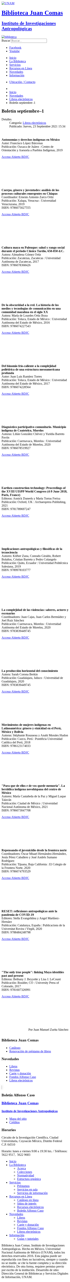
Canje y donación (20, 1073)
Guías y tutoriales (27, 1238)
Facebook (15, 47)
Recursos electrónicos (30, 1207)
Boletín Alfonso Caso (30, 1210)
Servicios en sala (27, 1189)
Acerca (21, 1168)
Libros (13, 1066)
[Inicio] (9, 36)
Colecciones (24, 1172)
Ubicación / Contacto (22, 82)
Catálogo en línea (27, 1200)
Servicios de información (32, 1193)
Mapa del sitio (18, 1118)
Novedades (16, 71)
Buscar (6, 40)
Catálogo (14, 1047)
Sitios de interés (26, 1203)
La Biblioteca (17, 61)
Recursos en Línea (20, 68)
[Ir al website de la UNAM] (8, 3)
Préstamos (23, 1186)
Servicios (15, 64)
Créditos (14, 1122)
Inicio (12, 57)
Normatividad (25, 1175)
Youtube (14, 51)
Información (16, 75)
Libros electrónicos (34, 122)
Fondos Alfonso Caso (22, 1077)
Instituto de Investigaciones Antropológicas (29, 26)
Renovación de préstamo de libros (30, 1051)
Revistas (14, 1070)
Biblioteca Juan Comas (32, 12)
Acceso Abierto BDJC (15, 156)
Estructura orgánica (29, 1179)
